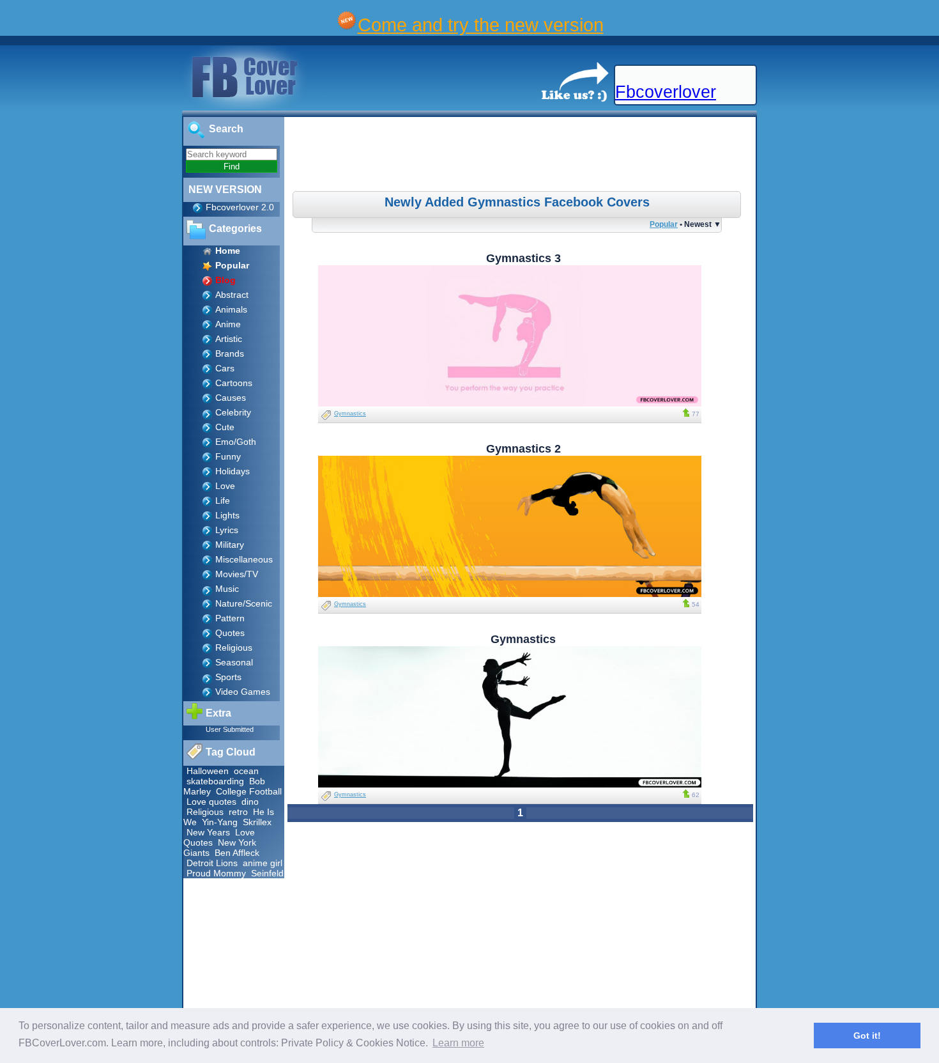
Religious (233, 647)
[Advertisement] (521, 156)
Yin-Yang (220, 822)
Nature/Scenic (243, 603)
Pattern (230, 618)
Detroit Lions (212, 863)
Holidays (232, 471)
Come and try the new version (481, 24)
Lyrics (226, 530)
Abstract (231, 295)
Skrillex (257, 822)
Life (222, 500)
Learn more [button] (458, 1042)
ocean (246, 771)
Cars (224, 368)
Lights (227, 515)
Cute (224, 427)
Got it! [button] (867, 1035)
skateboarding (215, 781)
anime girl (262, 863)
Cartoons (233, 383)
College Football (249, 791)
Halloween (208, 771)
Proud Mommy (216, 873)
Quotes (230, 633)
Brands (229, 353)
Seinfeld (267, 873)
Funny (228, 456)
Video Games (242, 692)
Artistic (228, 339)
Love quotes (211, 801)
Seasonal (234, 662)
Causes (230, 397)
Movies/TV (236, 574)
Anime (228, 324)
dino (250, 801)
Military (229, 544)
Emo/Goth (235, 442)
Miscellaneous (244, 559)
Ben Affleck (237, 853)
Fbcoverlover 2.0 (240, 207)
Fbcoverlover (665, 92)
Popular (664, 224)
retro (238, 812)
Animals (231, 309)
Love (225, 486)
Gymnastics (350, 413)
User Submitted (230, 729)
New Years (208, 832)
